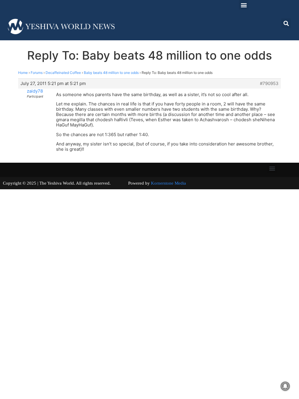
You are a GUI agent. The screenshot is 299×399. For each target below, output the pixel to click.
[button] (243, 5)
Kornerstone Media (168, 183)
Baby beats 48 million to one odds (111, 72)
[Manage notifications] (285, 386)
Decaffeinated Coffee (63, 72)
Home (23, 72)
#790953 (269, 83)
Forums (37, 72)
